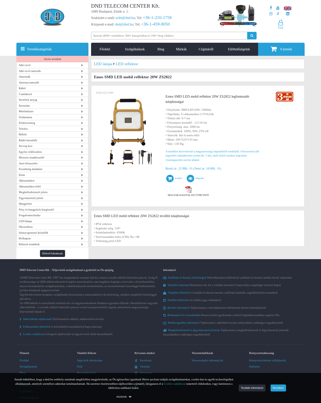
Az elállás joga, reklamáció (194, 300)
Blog (160, 49)
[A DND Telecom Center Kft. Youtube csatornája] (278, 8)
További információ (252, 387)
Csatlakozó (25, 94)
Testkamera (25, 117)
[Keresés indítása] (252, 35)
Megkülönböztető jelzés (33, 192)
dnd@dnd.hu (124, 24)
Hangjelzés (25, 203)
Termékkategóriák (39, 49)
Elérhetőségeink (239, 49)
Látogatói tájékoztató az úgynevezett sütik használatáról (66, 334)
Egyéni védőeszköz (30, 151)
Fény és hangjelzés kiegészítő (36, 209)
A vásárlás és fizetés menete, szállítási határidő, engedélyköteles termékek (223, 292)
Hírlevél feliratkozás (52, 253)
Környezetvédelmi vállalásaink (267, 360)
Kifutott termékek (29, 244)
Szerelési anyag (28, 99)
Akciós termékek (52, 59)
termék (286, 49)
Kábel (22, 88)
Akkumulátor (27, 180)
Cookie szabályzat (175, 383)
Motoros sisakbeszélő (31, 157)
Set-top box (26, 146)
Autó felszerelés (28, 163)
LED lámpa (25, 221)
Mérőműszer (26, 111)
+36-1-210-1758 (157, 17)
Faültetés (254, 366)
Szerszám (24, 105)
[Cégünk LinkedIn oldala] (287, 13)
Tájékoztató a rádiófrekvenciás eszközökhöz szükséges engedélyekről (225, 322)
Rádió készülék (28, 140)
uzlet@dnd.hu (125, 18)
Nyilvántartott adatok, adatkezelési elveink (62, 319)
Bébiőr (23, 134)
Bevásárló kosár (86, 372)
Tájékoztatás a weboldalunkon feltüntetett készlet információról (216, 307)
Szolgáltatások (135, 49)
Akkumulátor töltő (30, 186)
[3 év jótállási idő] (284, 92)
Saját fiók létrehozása (89, 360)
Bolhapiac (25, 238)
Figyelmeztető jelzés (31, 198)
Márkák (181, 49)
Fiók (80, 366)
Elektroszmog (27, 122)
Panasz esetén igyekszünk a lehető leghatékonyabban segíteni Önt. (223, 315)
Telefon (23, 128)
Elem (22, 175)
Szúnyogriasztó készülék (33, 232)
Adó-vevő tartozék (30, 71)
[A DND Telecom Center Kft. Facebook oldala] (271, 8)
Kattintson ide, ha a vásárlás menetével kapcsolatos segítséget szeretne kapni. (224, 285)
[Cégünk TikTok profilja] (277, 13)
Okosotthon (26, 226)
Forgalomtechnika (29, 215)
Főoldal (105, 49)
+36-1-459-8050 (155, 24)
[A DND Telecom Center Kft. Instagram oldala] (271, 13)
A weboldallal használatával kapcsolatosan (61, 326)
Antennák (24, 76)
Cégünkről (206, 49)
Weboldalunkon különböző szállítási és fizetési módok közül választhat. (230, 277)
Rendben (278, 387)
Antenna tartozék (29, 82)
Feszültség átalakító (30, 169)
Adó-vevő (25, 65)
